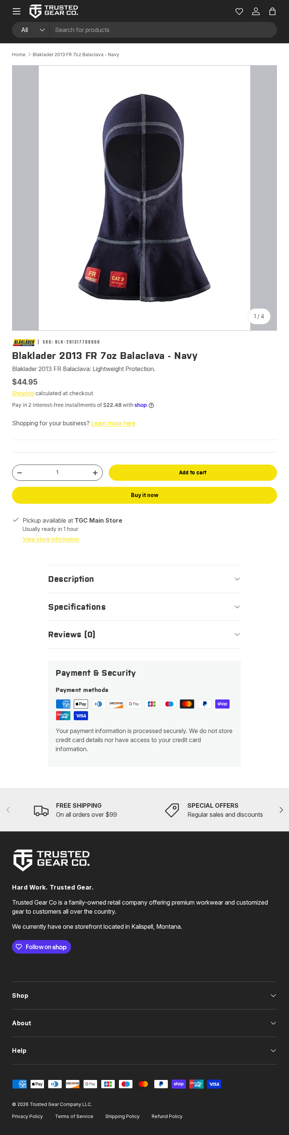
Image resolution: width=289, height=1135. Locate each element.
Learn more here (113, 423)
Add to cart (192, 472)
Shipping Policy (122, 1116)
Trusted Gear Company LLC (60, 1104)
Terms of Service (74, 1116)
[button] (272, 11)
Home (19, 54)
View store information (51, 539)
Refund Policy (167, 1116)
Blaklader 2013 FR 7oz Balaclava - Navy (76, 54)
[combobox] (144, 30)
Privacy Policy (27, 1116)
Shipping (23, 393)
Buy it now (144, 495)
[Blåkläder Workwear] (24, 342)
